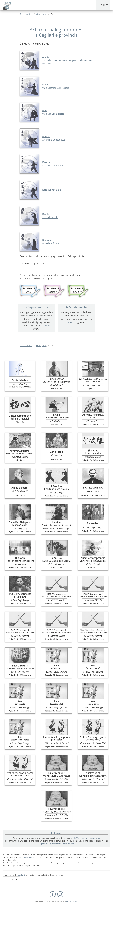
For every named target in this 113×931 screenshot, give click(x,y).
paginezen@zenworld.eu (28, 857)
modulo (46, 325)
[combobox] (56, 263)
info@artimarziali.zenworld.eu (86, 838)
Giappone (41, 14)
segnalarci (21, 875)
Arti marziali (26, 14)
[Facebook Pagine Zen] (53, 894)
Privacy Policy (72, 901)
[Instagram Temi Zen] (60, 894)
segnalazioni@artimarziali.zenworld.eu (57, 843)
